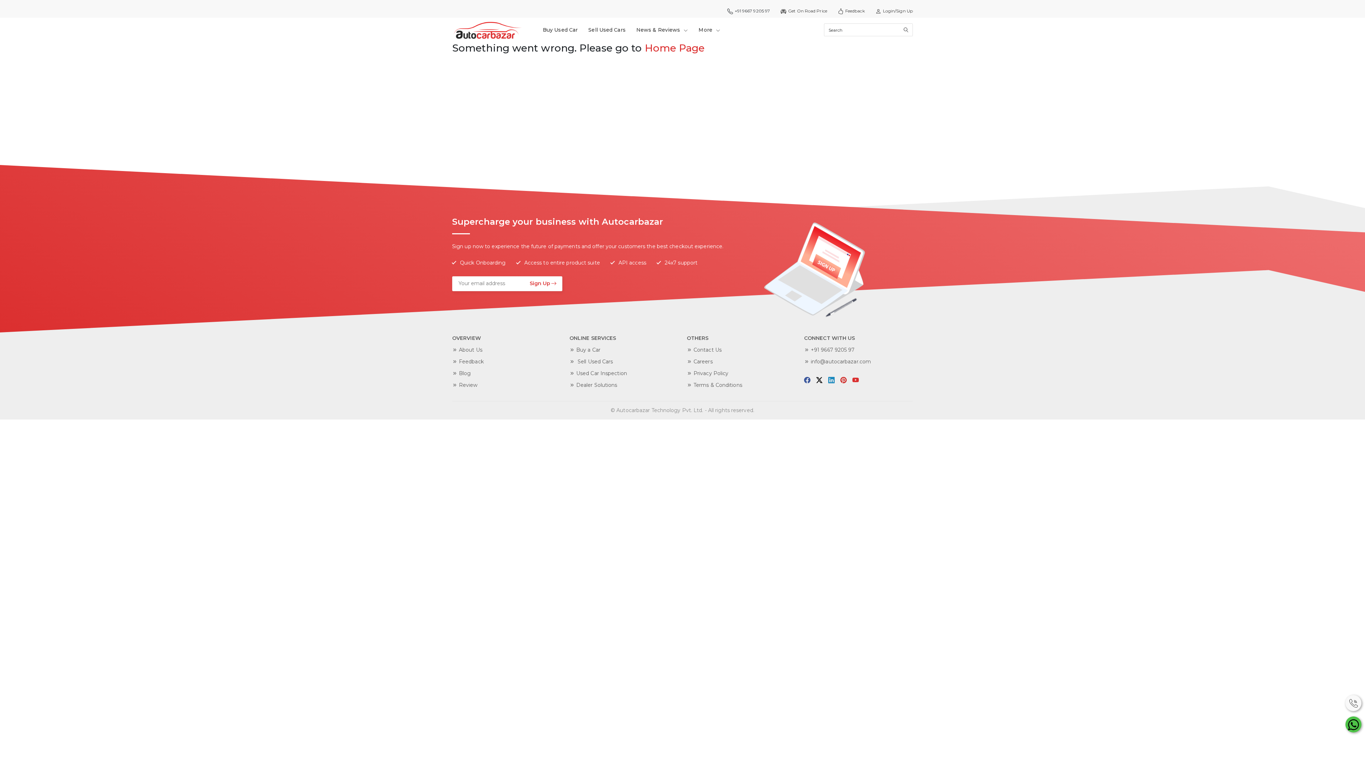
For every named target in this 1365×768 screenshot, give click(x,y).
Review (468, 385)
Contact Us (708, 350)
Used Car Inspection (601, 373)
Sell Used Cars (606, 30)
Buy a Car (588, 350)
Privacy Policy (711, 373)
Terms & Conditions (718, 385)
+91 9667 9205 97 (833, 350)
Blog (465, 373)
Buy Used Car (560, 30)
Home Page (675, 48)
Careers (703, 361)
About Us (470, 350)
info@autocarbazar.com (841, 361)
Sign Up (540, 283)
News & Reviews (659, 30)
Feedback (855, 11)
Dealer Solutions (596, 385)
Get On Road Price (807, 11)
